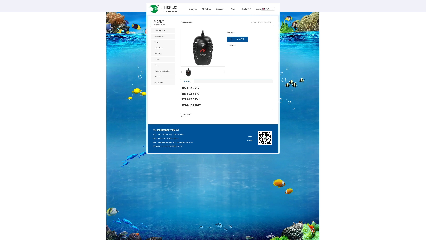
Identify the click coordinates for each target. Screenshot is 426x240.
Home (259, 22)
